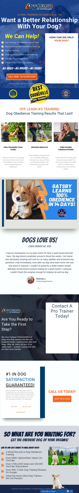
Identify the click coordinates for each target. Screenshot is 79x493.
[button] (41, 199)
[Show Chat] (68, 491)
